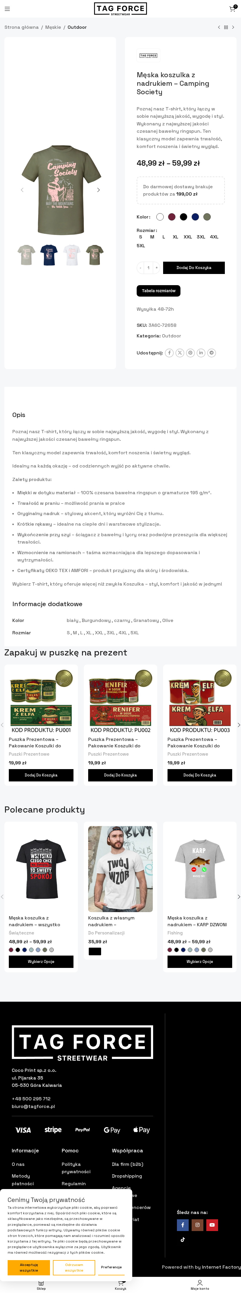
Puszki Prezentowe (29, 754)
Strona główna (21, 27)
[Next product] (233, 27)
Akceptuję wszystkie (29, 1267)
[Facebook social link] (169, 353)
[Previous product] (218, 27)
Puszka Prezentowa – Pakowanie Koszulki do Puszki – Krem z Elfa (35, 746)
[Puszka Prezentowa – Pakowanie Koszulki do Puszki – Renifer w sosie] (120, 701)
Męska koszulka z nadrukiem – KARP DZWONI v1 (197, 924)
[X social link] (179, 353)
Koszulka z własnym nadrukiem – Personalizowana (111, 924)
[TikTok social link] (183, 1240)
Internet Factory (221, 1267)
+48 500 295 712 (31, 1099)
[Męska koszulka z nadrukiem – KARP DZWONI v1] (200, 869)
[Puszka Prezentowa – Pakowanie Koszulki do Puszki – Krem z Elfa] (41, 701)
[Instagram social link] (197, 1225)
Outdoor (77, 27)
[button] (22, 190)
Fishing (175, 933)
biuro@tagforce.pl (33, 1106)
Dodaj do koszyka (194, 267)
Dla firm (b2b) (127, 1164)
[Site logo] (120, 8)
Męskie (53, 27)
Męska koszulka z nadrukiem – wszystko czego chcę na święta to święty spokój (37, 928)
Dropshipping (127, 1176)
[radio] (160, 217)
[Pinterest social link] (190, 353)
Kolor (142, 217)
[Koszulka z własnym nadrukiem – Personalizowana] (120, 869)
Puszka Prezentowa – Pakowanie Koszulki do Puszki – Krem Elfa (194, 746)
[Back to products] (226, 27)
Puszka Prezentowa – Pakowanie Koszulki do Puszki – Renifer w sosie (115, 746)
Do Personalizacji (106, 933)
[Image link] (82, 1043)
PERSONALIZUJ (95, 951)
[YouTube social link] (212, 1225)
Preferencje (111, 1267)
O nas (18, 1164)
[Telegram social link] (211, 353)
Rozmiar (146, 230)
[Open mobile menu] (7, 9)
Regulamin (74, 1184)
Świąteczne (21, 933)
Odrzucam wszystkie (74, 1267)
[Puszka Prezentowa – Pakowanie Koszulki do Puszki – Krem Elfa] (200, 701)
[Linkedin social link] (201, 353)
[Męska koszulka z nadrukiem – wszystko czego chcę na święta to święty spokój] (41, 869)
